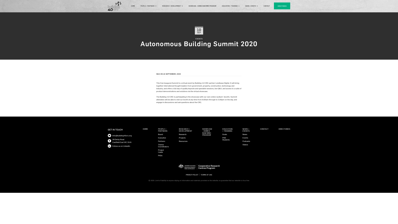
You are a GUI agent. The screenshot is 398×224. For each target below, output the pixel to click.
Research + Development (171, 6)
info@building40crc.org (122, 135)
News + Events (250, 6)
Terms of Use (206, 174)
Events (199, 38)
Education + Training (230, 6)
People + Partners (147, 6)
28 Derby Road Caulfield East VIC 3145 (121, 140)
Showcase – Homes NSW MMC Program (202, 6)
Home (133, 6)
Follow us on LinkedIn (121, 146)
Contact (267, 6)
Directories (282, 6)
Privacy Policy (192, 174)
